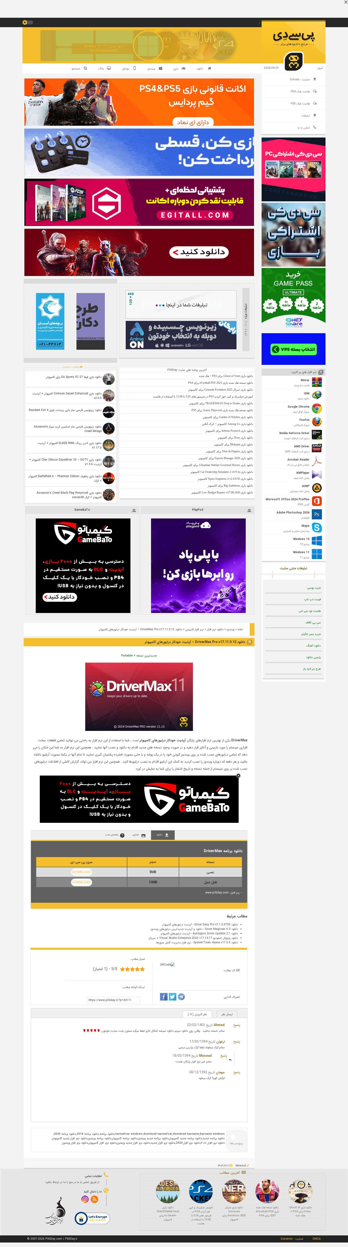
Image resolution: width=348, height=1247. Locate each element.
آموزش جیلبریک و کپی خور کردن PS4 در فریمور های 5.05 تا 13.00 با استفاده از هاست (201, 1216)
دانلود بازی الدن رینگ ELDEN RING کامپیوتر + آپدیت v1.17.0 (70, 445)
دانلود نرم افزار (215, 629)
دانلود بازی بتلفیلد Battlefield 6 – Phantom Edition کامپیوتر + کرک (65, 478)
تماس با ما (304, 127)
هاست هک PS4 (300, 91)
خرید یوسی (314, 588)
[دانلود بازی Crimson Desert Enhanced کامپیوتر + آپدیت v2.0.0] (109, 395)
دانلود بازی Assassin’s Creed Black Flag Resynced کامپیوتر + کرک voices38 (69, 495)
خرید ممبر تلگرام (311, 634)
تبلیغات (305, 115)
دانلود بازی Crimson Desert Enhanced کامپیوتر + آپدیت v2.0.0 (67, 395)
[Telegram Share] (181, 997)
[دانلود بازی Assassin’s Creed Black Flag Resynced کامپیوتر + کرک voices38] (109, 495)
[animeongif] (181, 348)
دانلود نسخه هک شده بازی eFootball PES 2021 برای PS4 (267, 1212)
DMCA (317, 1239)
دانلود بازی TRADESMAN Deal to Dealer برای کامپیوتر (167, 1214)
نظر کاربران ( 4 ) (197, 1014)
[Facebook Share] (164, 997)
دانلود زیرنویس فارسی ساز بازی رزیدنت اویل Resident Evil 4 (65, 410)
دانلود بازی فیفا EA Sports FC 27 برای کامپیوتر (74, 377)
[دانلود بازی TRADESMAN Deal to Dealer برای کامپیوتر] (168, 1191)
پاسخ (236, 1025)
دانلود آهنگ (314, 645)
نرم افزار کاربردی (194, 629)
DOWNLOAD (81, 872)
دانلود (199, 68)
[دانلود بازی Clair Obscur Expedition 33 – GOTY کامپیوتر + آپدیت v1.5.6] (109, 462)
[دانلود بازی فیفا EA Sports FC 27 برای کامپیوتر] (109, 379)
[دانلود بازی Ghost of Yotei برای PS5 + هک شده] (300, 1191)
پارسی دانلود (313, 657)
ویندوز (230, 629)
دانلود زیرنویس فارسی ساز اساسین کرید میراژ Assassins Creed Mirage (68, 428)
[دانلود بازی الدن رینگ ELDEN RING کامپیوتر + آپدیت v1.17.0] (109, 445)
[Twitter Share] (172, 997)
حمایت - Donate (300, 79)
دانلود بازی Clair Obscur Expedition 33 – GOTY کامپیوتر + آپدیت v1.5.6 (65, 461)
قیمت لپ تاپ (312, 599)
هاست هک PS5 (300, 103)
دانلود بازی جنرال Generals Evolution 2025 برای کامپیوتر (234, 1214)
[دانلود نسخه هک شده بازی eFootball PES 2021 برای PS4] (267, 1191)
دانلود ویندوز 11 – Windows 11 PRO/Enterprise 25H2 (104, 48)
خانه (240, 629)
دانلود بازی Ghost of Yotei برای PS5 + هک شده (300, 1212)
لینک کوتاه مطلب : (133, 987)
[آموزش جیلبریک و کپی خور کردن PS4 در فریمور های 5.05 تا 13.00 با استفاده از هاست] (201, 1191)
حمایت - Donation (292, 1239)
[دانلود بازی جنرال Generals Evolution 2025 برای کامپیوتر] (234, 1191)
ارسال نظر (227, 1014)
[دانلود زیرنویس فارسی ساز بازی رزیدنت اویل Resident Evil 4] (109, 412)
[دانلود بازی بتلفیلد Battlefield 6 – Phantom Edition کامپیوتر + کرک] (109, 478)
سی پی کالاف (313, 622)
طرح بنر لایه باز (312, 669)
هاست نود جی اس (310, 611)
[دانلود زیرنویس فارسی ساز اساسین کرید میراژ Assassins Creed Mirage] (109, 429)
